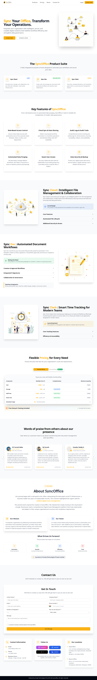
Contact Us (56, 2)
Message (9, 615)
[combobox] (69, 612)
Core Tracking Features (51, 331)
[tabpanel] (48, 389)
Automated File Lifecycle (51, 219)
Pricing (42, 2)
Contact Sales (89, 2)
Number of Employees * (13, 609)
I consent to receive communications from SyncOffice (22, 624)
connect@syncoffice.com (14, 648)
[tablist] (48, 369)
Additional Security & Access (52, 223)
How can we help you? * (55, 609)
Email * (8, 603)
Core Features (48, 214)
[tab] (56, 369)
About (48, 2)
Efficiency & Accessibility (51, 336)
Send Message (48, 629)
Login (82, 2)
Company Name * (53, 597)
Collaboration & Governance (13, 277)
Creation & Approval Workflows (14, 268)
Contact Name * (11, 597)
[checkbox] (7, 624)
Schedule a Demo (23, 38)
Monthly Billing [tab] (41, 369)
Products (35, 2)
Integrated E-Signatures (12, 273)
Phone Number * (53, 603)
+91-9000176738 (12, 653)
